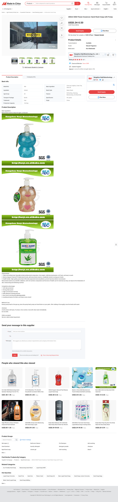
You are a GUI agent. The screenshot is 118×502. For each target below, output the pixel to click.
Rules (115, 9)
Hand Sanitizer (6, 446)
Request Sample (99, 35)
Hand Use (30, 476)
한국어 (73, 491)
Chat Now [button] (106, 31)
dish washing (91, 443)
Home (3, 12)
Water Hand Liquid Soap (9, 480)
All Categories (7, 9)
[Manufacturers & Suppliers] (11, 3)
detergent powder (64, 446)
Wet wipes (4, 443)
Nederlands (62, 491)
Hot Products (17, 489)
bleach (89, 449)
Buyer (76, 9)
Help (85, 9)
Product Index (89, 489)
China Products (25, 489)
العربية (68, 491)
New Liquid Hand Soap (64, 476)
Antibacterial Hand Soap (50, 12)
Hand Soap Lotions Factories (82, 476)
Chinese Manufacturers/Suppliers (38, 489)
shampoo (90, 446)
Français (36, 491)
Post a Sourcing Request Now (50, 355)
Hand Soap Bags (97, 476)
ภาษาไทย (87, 491)
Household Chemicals (25, 12)
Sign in (114, 4)
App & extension (95, 9)
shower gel (33, 449)
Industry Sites (70, 489)
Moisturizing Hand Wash (26, 467)
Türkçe (92, 491)
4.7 (95, 80)
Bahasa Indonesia (107, 491)
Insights (103, 489)
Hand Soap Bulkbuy (25, 480)
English (18, 491)
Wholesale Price (61, 489)
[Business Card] (114, 85)
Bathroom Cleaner (35, 443)
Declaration (77, 495)
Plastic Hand (39, 476)
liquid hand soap (6, 449)
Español (24, 491)
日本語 (77, 491)
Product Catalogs (26, 440)
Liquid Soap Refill (40, 467)
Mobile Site (96, 489)
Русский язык (43, 491)
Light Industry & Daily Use (12, 12)
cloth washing (63, 449)
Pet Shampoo (62, 443)
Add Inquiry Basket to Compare (34, 67)
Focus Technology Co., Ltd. (47, 495)
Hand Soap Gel (51, 476)
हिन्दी (82, 491)
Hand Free (21, 476)
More (3, 483)
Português (30, 491)
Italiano (50, 491)
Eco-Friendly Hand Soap (9, 467)
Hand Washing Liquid (37, 12)
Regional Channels (79, 489)
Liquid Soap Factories (9, 476)
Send (14, 355)
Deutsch (56, 491)
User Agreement (68, 495)
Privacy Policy (84, 495)
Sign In (71, 69)
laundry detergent (35, 446)
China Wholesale (52, 489)
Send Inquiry (80, 31)
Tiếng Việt (98, 491)
